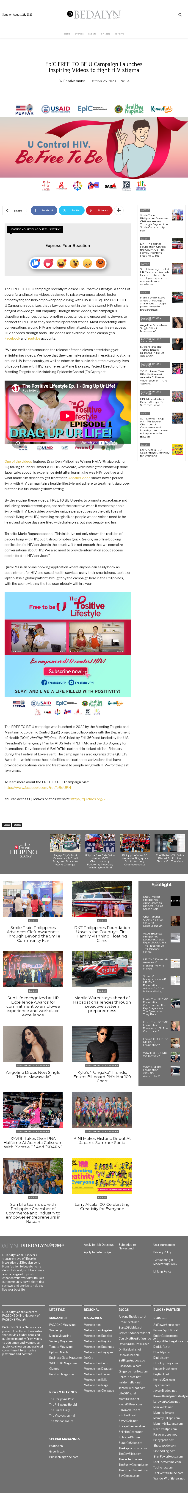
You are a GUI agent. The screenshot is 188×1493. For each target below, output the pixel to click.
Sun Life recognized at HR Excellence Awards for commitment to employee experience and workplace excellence (154, 276)
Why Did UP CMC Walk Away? (155, 1054)
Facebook (12, 338)
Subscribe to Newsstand (127, 1246)
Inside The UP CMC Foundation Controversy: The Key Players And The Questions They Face (155, 1006)
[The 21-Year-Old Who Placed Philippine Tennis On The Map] (170, 843)
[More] (119, 210)
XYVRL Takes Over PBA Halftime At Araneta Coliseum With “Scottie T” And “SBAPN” (153, 377)
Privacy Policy (162, 1252)
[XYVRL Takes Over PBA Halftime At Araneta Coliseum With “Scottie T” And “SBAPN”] (177, 368)
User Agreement (164, 1244)
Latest (7, 824)
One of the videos (18, 461)
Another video (79, 478)
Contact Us (56, 1244)
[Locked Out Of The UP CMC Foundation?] (175, 1043)
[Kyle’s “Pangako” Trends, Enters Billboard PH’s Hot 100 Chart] (177, 344)
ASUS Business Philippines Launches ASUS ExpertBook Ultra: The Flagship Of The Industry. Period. (155, 942)
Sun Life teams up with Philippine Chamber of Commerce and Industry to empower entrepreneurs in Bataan (154, 427)
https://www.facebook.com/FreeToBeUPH (38, 788)
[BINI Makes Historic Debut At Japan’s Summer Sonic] (177, 396)
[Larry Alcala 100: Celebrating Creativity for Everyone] (177, 449)
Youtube (33, 338)
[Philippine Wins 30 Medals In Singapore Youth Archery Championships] (135, 843)
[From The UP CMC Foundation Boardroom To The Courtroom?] (175, 1026)
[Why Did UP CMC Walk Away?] (175, 1057)
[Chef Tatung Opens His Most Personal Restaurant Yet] (175, 921)
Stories (17, 824)
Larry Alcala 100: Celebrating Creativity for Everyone (154, 452)
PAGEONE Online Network (151, 319)
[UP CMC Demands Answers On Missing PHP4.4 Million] (175, 963)
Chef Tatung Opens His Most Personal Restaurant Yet (153, 921)
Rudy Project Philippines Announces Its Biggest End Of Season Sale (153, 902)
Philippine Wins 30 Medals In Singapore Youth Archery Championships (135, 860)
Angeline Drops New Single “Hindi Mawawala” (153, 328)
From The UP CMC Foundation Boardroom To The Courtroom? (155, 1026)
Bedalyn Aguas (74, 81)
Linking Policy (162, 1271)
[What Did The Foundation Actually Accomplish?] (175, 1071)
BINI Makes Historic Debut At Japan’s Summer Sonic (152, 402)
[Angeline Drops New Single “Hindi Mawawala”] (177, 322)
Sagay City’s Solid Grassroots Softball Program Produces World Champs (65, 860)
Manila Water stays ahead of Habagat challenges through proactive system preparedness (153, 303)
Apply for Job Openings (99, 1244)
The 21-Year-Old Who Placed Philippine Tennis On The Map (170, 858)
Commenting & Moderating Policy (165, 1262)
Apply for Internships (97, 1252)
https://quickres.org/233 (90, 799)
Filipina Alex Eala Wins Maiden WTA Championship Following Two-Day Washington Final (100, 861)
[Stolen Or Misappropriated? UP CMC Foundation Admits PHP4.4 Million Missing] (175, 980)
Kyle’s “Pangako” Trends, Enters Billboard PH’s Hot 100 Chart (152, 351)
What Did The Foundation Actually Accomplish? (152, 1071)
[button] (180, 14)
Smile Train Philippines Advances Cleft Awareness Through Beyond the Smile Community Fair (154, 223)
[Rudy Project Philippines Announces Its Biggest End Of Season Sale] (175, 901)
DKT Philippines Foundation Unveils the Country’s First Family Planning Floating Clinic (153, 250)
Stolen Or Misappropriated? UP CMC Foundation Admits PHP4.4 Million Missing (154, 984)
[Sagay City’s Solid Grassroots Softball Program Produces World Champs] (65, 843)
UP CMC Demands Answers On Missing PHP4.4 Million (155, 964)
